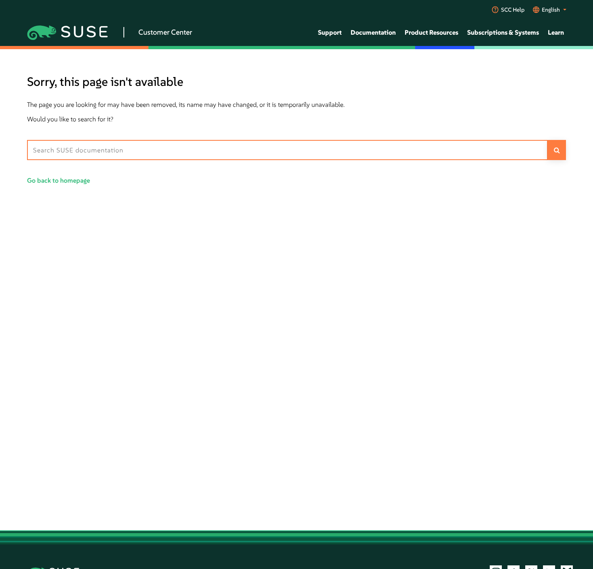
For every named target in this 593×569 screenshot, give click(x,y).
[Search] (557, 150)
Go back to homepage (58, 180)
